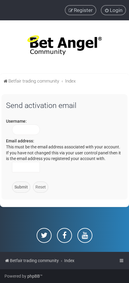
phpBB (33, 276)
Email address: (20, 141)
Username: (16, 121)
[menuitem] (113, 10)
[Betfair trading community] (64, 47)
